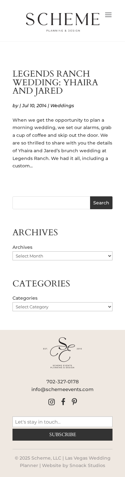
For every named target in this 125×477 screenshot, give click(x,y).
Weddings (62, 105)
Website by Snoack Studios (73, 465)
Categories (25, 298)
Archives (22, 247)
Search (101, 203)
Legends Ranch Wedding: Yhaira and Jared (55, 82)
